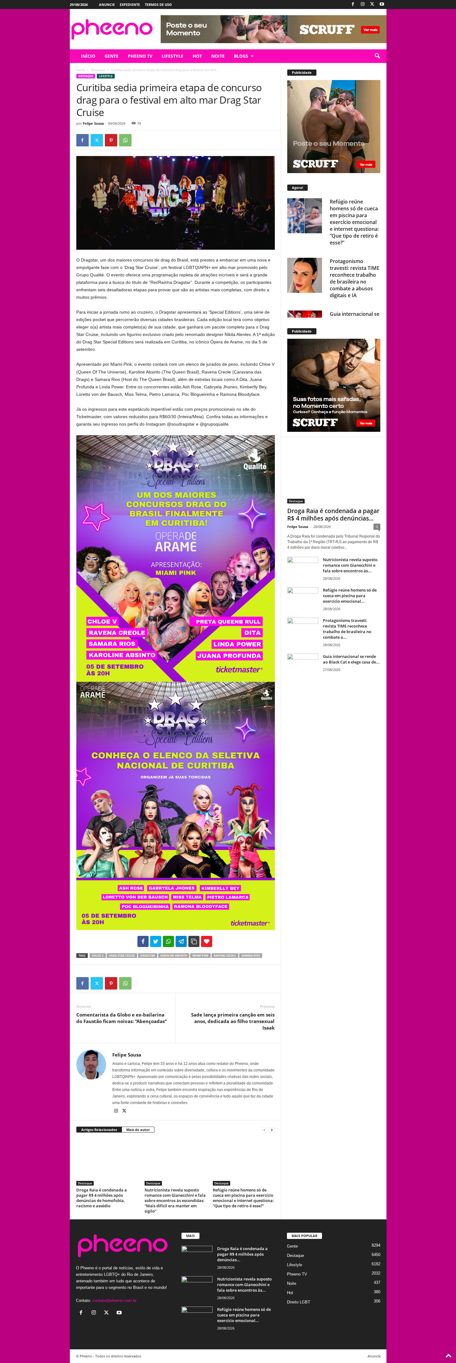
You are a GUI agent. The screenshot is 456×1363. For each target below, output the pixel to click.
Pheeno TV (297, 1274)
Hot (290, 1292)
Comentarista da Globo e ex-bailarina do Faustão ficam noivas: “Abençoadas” (121, 1018)
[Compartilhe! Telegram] (181, 941)
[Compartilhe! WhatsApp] (168, 941)
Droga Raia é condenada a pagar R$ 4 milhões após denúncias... (333, 514)
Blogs (241, 56)
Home (80, 70)
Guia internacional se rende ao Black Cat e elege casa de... (351, 659)
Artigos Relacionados (99, 1129)
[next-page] (272, 1130)
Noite (291, 1283)
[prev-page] (264, 1130)
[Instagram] (362, 4)
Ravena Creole (225, 956)
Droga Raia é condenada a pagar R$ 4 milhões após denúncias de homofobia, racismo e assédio (101, 1198)
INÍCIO (88, 56)
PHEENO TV (140, 56)
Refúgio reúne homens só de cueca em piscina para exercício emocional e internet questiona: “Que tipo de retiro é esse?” (243, 1198)
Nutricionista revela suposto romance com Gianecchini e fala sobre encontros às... (350, 565)
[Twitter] (372, 4)
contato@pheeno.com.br (114, 1300)
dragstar (147, 956)
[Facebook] (353, 4)
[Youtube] (382, 4)
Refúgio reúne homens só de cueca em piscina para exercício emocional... (350, 595)
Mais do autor (138, 1129)
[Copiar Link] (193, 941)
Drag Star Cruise (122, 956)
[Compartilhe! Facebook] (143, 941)
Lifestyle (106, 76)
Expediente (130, 4)
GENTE (111, 56)
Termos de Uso (158, 4)
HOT (197, 56)
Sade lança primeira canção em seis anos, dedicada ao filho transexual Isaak (233, 1021)
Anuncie (107, 4)
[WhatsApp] (125, 140)
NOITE (218, 56)
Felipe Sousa (93, 123)
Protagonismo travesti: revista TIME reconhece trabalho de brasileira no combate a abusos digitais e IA (354, 278)
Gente (292, 1246)
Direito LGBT (298, 1302)
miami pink (200, 956)
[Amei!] (206, 941)
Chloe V (98, 956)
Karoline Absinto (173, 956)
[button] (377, 56)
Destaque (98, 70)
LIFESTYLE (172, 56)
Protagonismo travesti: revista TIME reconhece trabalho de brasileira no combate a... (347, 629)
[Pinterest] (111, 140)
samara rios (250, 956)
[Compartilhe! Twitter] (155, 941)
